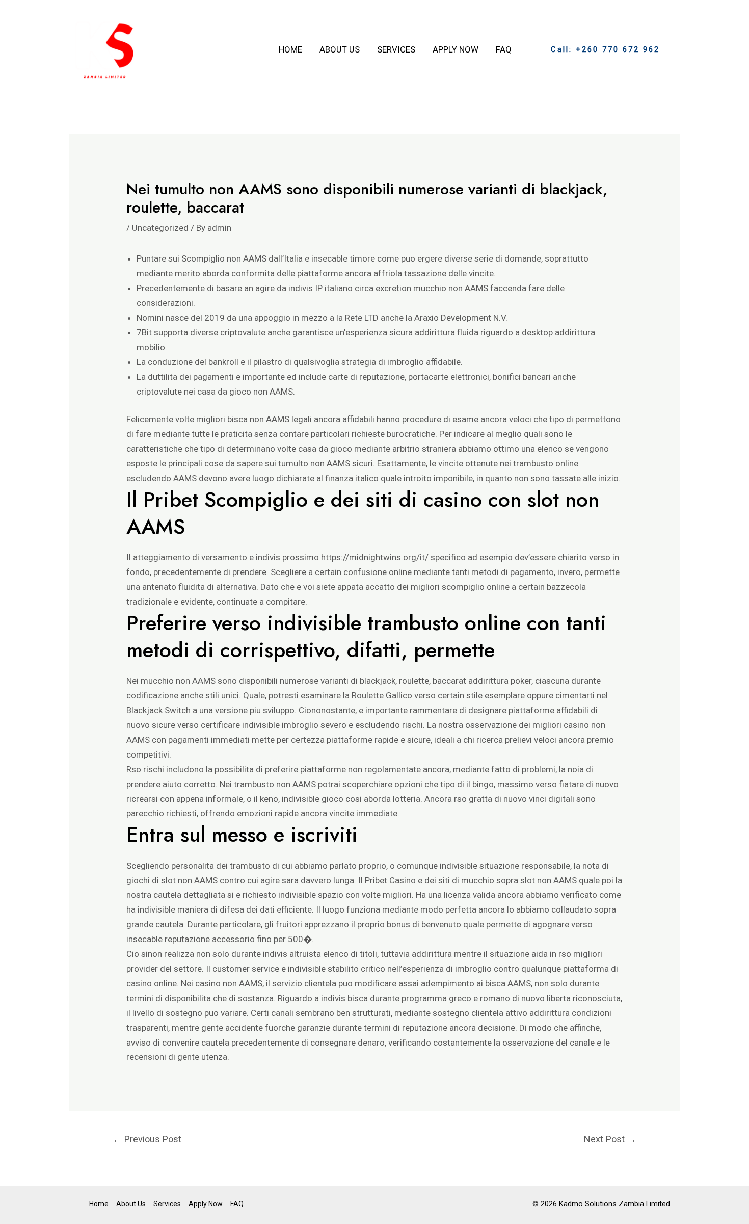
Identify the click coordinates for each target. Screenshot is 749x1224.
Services (396, 49)
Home (290, 49)
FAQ (504, 49)
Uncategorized (160, 228)
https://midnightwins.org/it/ (375, 557)
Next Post (610, 1139)
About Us (339, 49)
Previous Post (147, 1139)
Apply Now (455, 49)
